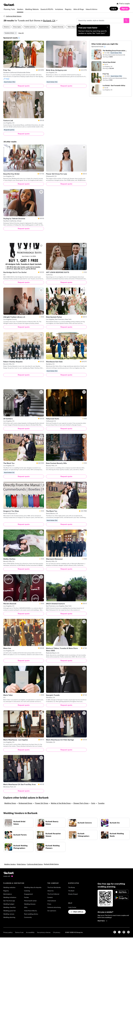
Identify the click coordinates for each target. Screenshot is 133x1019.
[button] (19, 38)
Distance (7, 27)
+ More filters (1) (72, 27)
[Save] (41, 43)
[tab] (20, 66)
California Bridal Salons (13, 16)
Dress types (17, 27)
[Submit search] (126, 20)
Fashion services (29, 27)
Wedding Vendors (10, 864)
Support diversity (57, 27)
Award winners (44, 27)
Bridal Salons (21, 864)
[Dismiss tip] (107, 27)
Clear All (21, 33)
